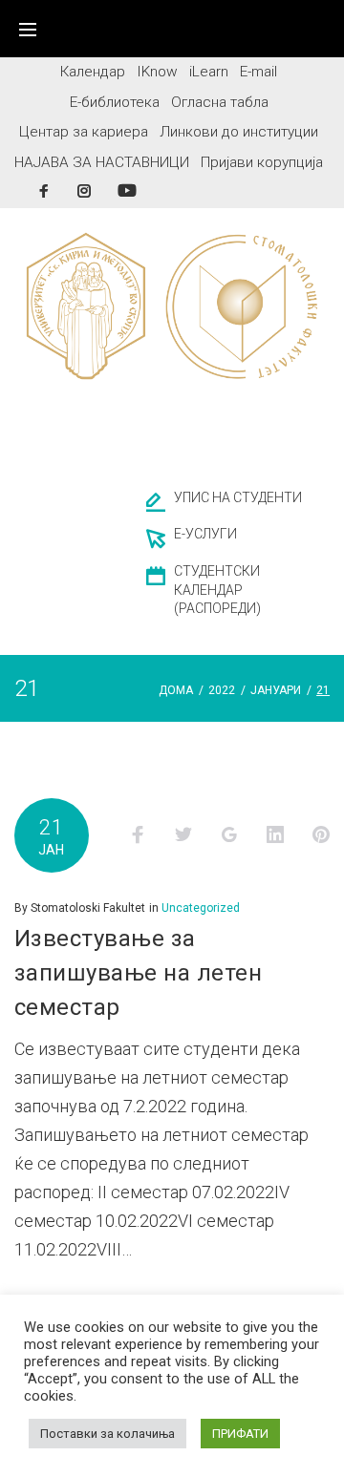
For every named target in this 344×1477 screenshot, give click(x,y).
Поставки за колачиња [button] (107, 1433)
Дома (176, 690)
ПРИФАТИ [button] (240, 1433)
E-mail (258, 71)
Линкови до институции (239, 131)
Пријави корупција (262, 162)
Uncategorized (200, 908)
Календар (92, 71)
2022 (221, 690)
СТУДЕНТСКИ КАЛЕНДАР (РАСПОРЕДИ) (217, 590)
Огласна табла (220, 102)
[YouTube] (127, 190)
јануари (275, 690)
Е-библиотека (115, 102)
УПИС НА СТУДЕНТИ (238, 497)
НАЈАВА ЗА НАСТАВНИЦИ (101, 162)
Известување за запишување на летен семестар (138, 973)
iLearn (208, 71)
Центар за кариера (83, 131)
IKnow (157, 71)
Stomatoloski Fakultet (88, 908)
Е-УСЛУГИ (205, 533)
